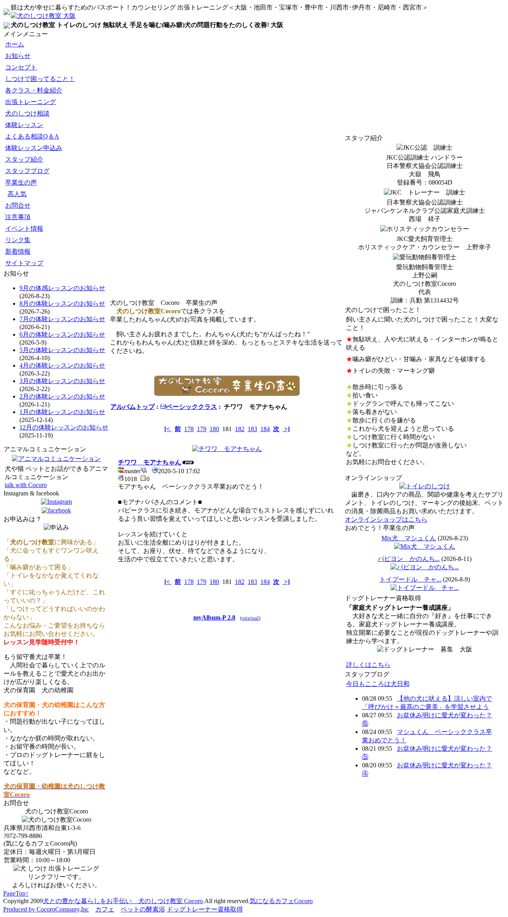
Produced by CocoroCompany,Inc (46, 909)
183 (252, 429)
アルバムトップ (132, 406)
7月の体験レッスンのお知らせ (62, 319)
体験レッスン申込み (33, 147)
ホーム (14, 44)
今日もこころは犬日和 (378, 683)
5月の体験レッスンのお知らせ (62, 350)
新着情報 (18, 251)
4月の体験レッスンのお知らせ (62, 365)
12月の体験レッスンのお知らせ (63, 427)
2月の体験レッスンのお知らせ (62, 396)
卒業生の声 (21, 182)
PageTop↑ (16, 893)
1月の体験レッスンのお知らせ (62, 411)
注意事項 (18, 217)
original (250, 618)
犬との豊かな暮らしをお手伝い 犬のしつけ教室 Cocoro (123, 901)
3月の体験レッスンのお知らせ (62, 381)
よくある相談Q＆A (32, 136)
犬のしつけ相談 (27, 113)
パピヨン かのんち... (409, 558)
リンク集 (18, 240)
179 (201, 429)
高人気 (17, 194)
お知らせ (18, 55)
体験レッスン (24, 124)
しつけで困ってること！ (40, 78)
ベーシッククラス (191, 406)
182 (239, 429)
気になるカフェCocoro (281, 901)
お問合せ (18, 205)
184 (265, 429)
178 (189, 429)
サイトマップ (24, 263)
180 (214, 429)
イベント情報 (24, 228)
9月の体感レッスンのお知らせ (62, 288)
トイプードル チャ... (410, 579)
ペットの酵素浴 (143, 909)
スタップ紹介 (24, 159)
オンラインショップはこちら (386, 519)
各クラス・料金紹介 (33, 90)
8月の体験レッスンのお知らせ (62, 303)
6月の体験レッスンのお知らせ (62, 334)
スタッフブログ (27, 171)
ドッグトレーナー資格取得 (205, 909)
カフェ (104, 909)
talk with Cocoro (26, 485)
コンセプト (21, 67)
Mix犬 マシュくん (408, 538)
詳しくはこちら (368, 664)
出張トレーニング (30, 101)
